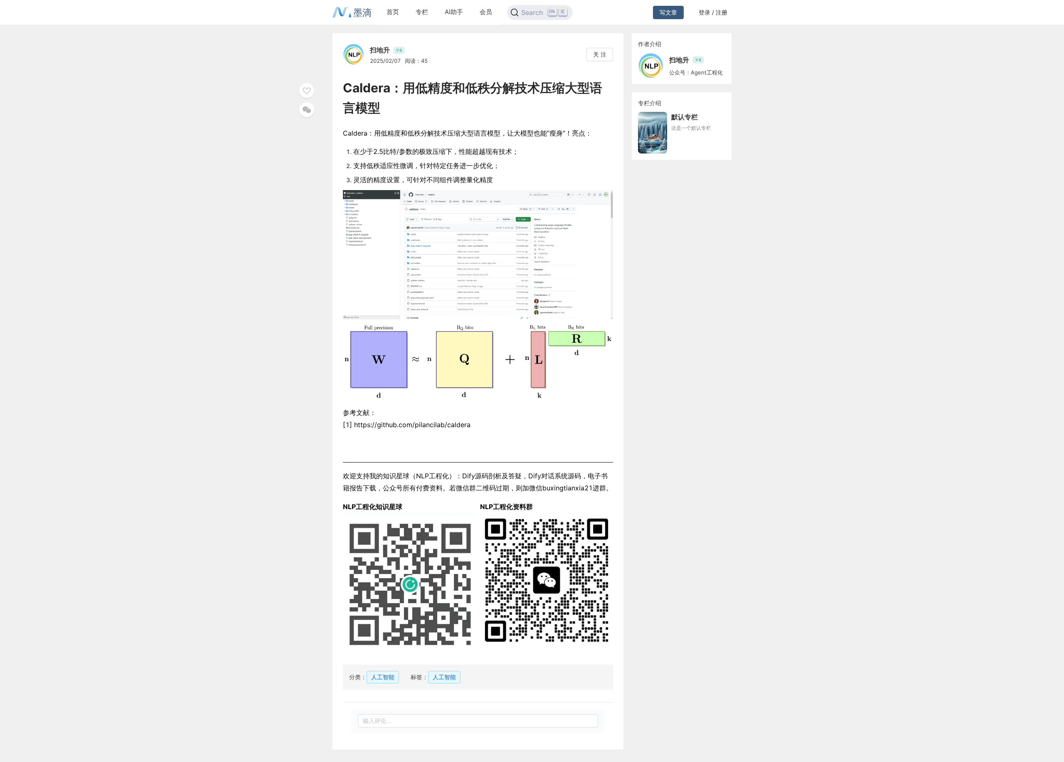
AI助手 (454, 12)
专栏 (422, 12)
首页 (393, 12)
